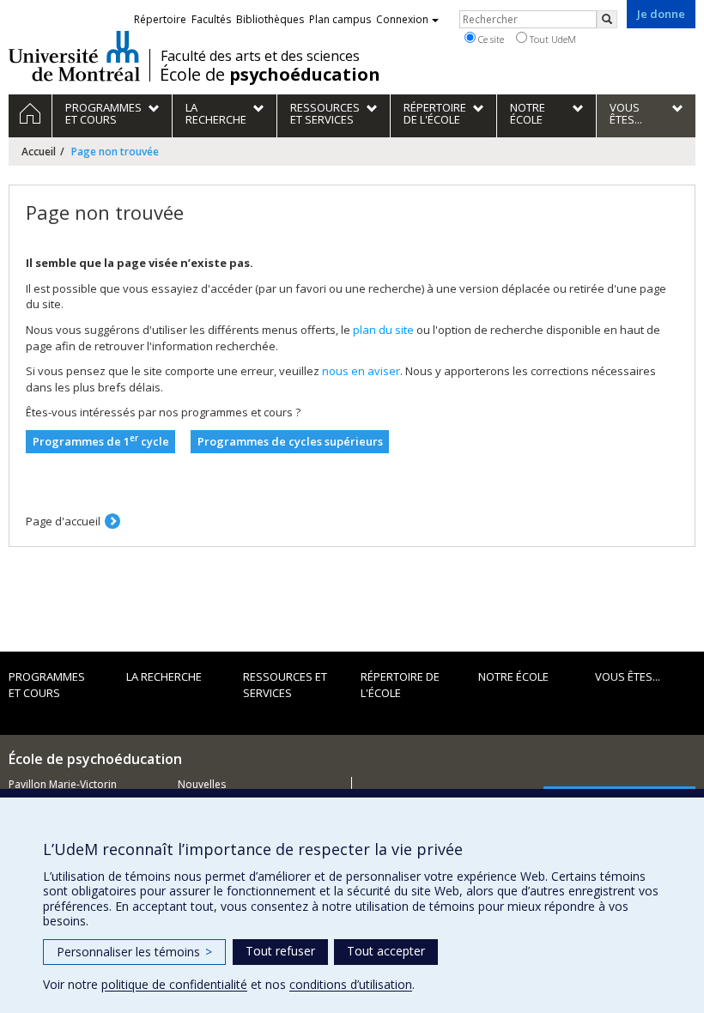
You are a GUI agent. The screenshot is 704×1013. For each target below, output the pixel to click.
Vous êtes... (627, 676)
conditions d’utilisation (350, 984)
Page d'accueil (63, 521)
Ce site (490, 39)
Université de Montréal (74, 56)
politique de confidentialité (174, 984)
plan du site (383, 329)
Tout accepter (386, 951)
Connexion (402, 19)
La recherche (164, 676)
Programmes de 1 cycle (101, 441)
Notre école (513, 676)
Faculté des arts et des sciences (260, 56)
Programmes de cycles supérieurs (290, 441)
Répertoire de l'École (400, 685)
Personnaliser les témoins (134, 951)
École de (270, 74)
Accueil (38, 151)
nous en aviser (361, 371)
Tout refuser (280, 951)
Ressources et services (285, 685)
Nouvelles (202, 784)
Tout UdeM (551, 39)
